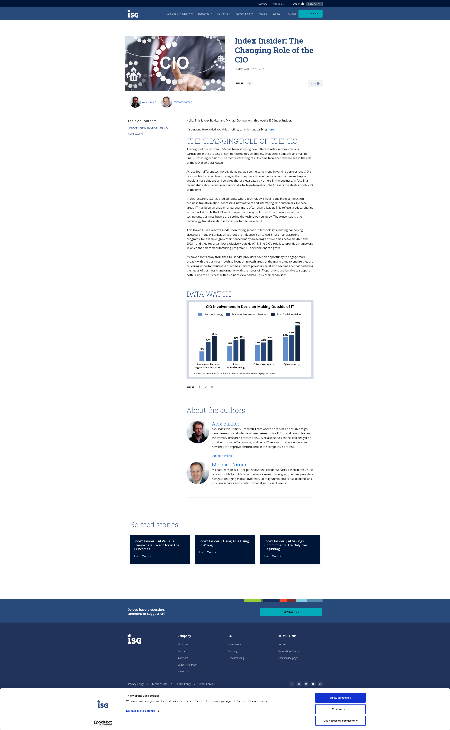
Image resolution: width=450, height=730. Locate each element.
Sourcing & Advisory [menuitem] (178, 13)
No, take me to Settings (140, 710)
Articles (282, 644)
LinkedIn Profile (222, 456)
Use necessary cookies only (340, 720)
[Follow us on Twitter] (299, 684)
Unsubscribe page (288, 658)
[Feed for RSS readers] (320, 684)
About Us (278, 3)
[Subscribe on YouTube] (313, 684)
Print (314, 83)
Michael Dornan (183, 102)
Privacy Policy (136, 684)
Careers (262, 3)
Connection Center (288, 651)
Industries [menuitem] (203, 13)
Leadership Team (187, 664)
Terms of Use (159, 684)
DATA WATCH (135, 134)
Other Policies (207, 684)
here (271, 129)
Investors (183, 658)
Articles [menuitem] (292, 13)
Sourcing (232, 651)
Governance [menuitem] (243, 13)
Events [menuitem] (276, 13)
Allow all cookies (340, 697)
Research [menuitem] (263, 13)
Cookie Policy (183, 684)
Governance (234, 644)
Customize (338, 709)
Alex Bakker (149, 102)
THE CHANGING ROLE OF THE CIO (147, 127)
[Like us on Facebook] (292, 684)
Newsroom (184, 671)
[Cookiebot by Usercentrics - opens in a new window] (103, 723)
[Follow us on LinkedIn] (306, 684)
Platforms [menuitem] (222, 13)
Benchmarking (236, 658)
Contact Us (310, 13)
